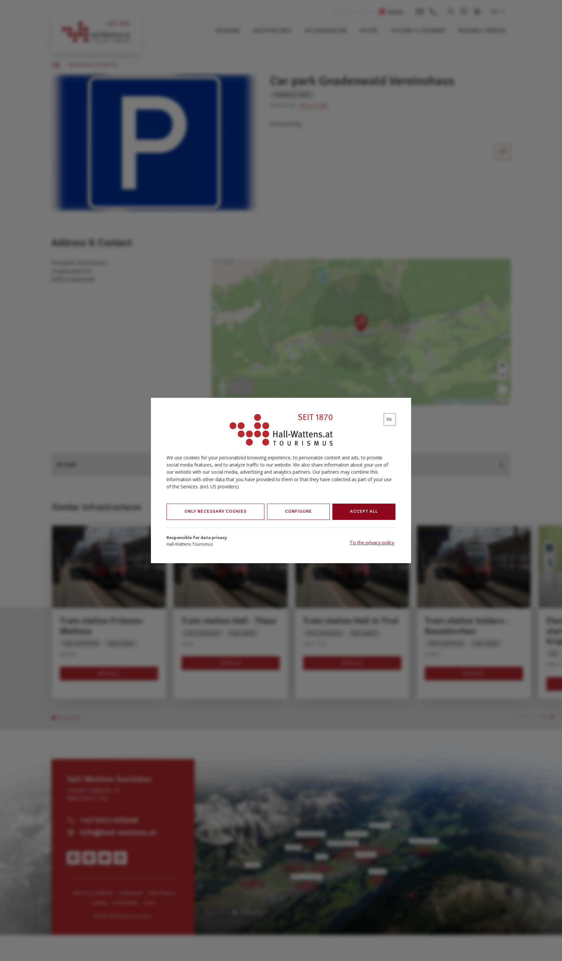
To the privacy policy (372, 542)
